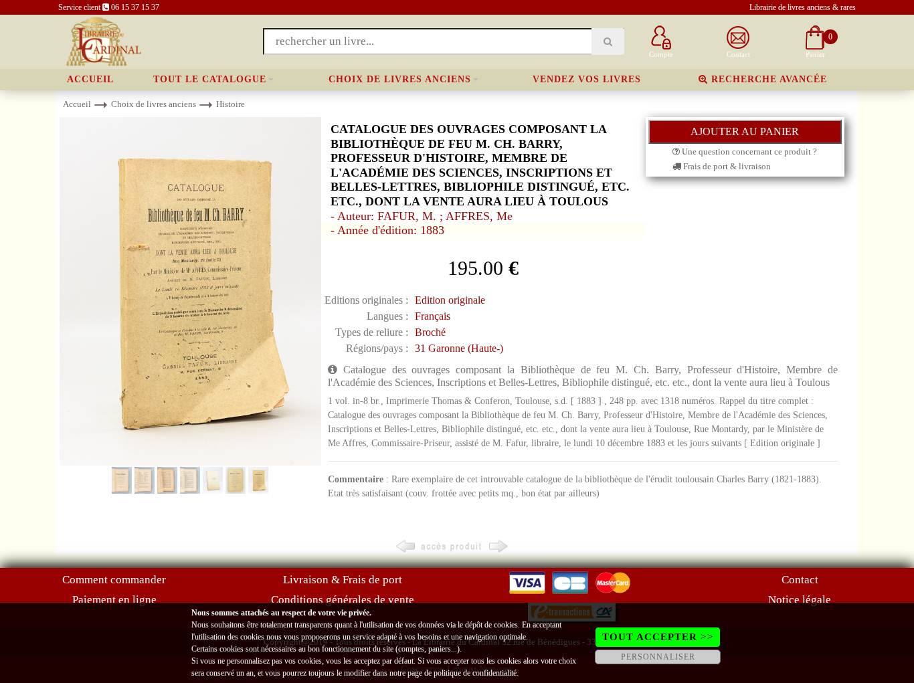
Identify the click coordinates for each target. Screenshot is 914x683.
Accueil (90, 79)
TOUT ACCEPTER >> (658, 636)
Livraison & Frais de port (342, 579)
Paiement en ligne (114, 599)
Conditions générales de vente (342, 599)
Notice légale (799, 599)
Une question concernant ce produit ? (748, 152)
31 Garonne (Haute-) (459, 348)
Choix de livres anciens (400, 79)
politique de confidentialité (475, 673)
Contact (800, 579)
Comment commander (114, 579)
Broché (430, 332)
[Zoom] (190, 291)
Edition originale (450, 300)
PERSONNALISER (658, 657)
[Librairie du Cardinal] (102, 40)
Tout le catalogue (209, 79)
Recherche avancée (767, 79)
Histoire (230, 104)
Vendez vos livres (587, 79)
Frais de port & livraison (726, 166)
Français (432, 316)
